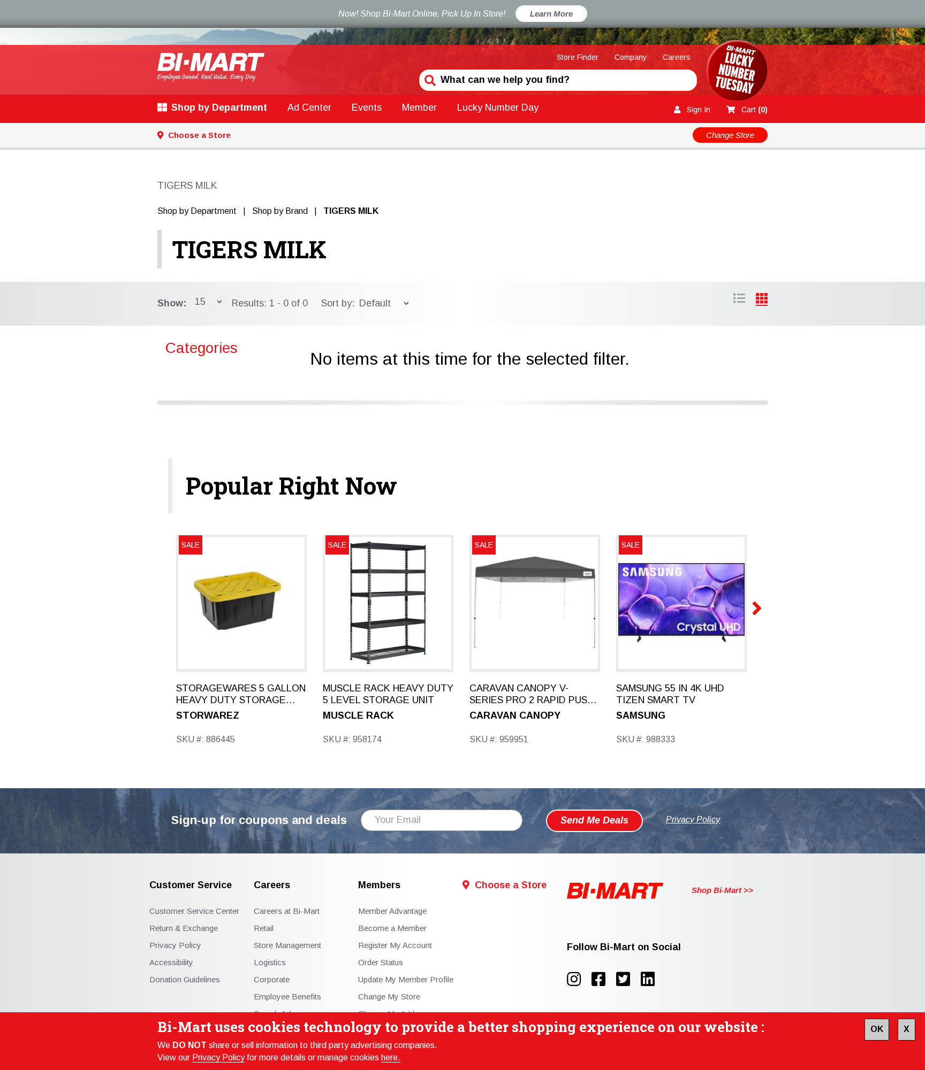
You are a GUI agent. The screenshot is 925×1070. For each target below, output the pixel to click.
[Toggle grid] (739, 300)
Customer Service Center (194, 910)
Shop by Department (219, 107)
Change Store (730, 135)
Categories (201, 348)
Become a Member (392, 928)
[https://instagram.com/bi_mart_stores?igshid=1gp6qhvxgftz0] (579, 979)
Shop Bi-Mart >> (722, 890)
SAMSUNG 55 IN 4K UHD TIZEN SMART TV (670, 694)
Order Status (380, 962)
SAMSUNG (640, 715)
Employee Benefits (287, 996)
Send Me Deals (594, 820)
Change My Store (389, 996)
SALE (190, 545)
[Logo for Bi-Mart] (210, 67)
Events (367, 107)
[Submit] (428, 79)
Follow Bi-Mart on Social (624, 947)
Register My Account (395, 945)
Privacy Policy (218, 1057)
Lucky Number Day (498, 107)
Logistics (270, 962)
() (754, 109)
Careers (677, 57)
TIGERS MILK (249, 249)
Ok (876, 1029)
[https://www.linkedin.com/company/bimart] (651, 979)
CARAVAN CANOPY (514, 715)
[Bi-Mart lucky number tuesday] (737, 72)
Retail (264, 928)
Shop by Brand (280, 210)
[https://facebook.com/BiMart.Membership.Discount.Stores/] (604, 979)
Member (419, 107)
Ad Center (309, 107)
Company (631, 57)
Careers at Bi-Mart (287, 910)
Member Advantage (392, 910)
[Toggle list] (762, 300)
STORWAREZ (207, 715)
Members (379, 885)
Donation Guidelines (184, 979)
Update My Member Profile (405, 979)
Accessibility (171, 962)
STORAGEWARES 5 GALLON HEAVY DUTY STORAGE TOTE (241, 694)
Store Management (287, 945)
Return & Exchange (183, 928)
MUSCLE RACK (358, 715)
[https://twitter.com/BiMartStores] (628, 979)
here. (390, 1057)
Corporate (272, 979)
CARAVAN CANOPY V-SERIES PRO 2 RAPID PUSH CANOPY (531, 694)
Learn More (551, 13)
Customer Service (190, 885)
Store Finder (577, 57)
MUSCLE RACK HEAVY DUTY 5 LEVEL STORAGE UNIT (388, 694)
